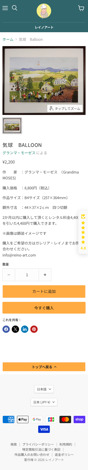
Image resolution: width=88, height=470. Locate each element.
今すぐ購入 (44, 308)
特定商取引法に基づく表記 (41, 449)
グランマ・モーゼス (18, 152)
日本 (41, 402)
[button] (83, 232)
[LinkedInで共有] (24, 329)
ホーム (7, 39)
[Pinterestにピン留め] (34, 329)
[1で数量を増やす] (45, 274)
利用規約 (65, 444)
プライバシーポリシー (38, 444)
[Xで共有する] (15, 329)
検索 (14, 444)
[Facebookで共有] (6, 329)
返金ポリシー (64, 454)
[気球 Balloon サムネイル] (12, 125)
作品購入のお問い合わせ (31, 454)
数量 (5, 264)
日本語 (41, 389)
